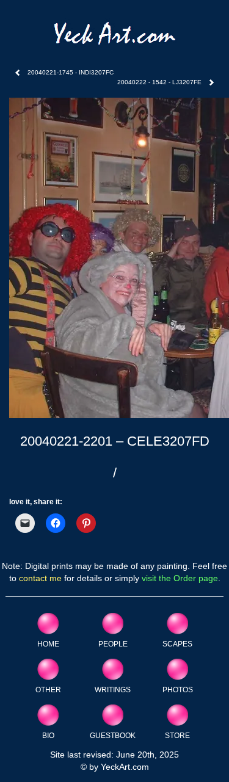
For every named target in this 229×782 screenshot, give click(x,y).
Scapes (177, 644)
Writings (113, 689)
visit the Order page (180, 578)
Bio (48, 735)
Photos (177, 689)
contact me (40, 578)
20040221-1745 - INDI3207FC (70, 72)
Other (48, 689)
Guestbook (113, 735)
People (113, 644)
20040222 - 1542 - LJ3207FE (159, 82)
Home (48, 644)
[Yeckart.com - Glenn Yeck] (114, 37)
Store (177, 735)
